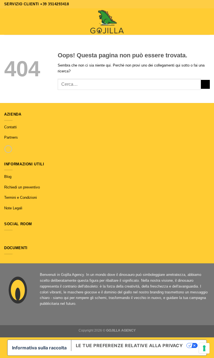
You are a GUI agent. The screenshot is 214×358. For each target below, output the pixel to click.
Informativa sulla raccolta (39, 347)
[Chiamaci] (8, 149)
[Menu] (7, 22)
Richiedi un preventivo (22, 187)
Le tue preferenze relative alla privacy (129, 345)
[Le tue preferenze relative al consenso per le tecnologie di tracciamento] (204, 348)
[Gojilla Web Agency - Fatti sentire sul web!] (107, 21)
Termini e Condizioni (20, 197)
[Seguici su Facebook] (7, 237)
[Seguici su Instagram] (12, 237)
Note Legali (13, 208)
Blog (7, 177)
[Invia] (205, 84)
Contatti (10, 127)
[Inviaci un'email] (18, 237)
